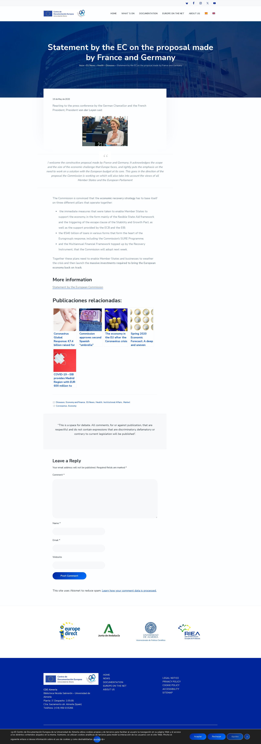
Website (57, 557)
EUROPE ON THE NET (115, 685)
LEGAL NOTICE (171, 678)
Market (126, 402)
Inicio (81, 65)
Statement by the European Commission (78, 287)
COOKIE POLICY (171, 685)
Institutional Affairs (113, 402)
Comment (58, 474)
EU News (90, 65)
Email (56, 540)
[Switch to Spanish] (206, 13)
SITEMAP (168, 692)
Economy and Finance (75, 402)
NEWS (106, 678)
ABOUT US (109, 689)
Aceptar (198, 736)
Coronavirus (61, 406)
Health (100, 65)
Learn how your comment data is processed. (129, 590)
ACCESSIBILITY (171, 689)
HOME (106, 674)
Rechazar (216, 736)
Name (57, 523)
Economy (72, 406)
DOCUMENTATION (113, 682)
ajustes (96, 739)
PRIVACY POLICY (172, 681)
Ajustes (235, 736)
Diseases (110, 65)
